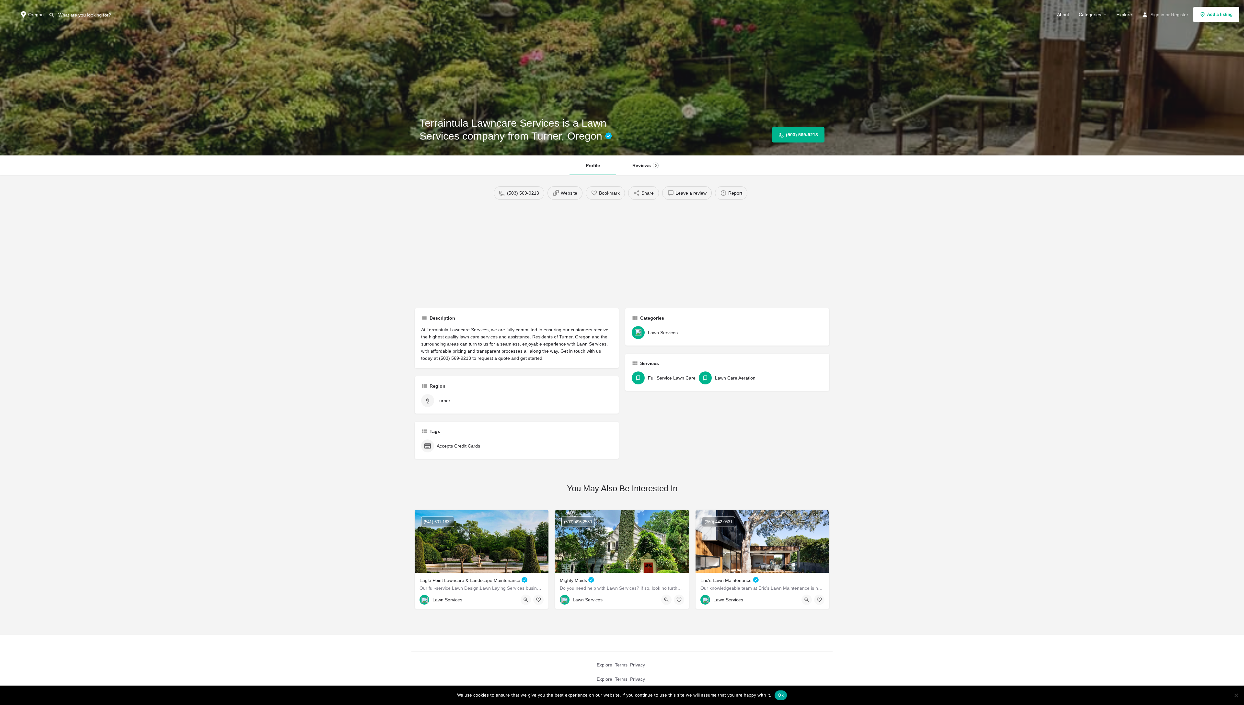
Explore (1124, 14)
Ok (781, 695)
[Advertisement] (622, 251)
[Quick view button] (526, 600)
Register (1179, 14)
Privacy (637, 664)
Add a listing (1220, 14)
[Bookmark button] (538, 600)
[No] (1236, 695)
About (1063, 14)
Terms (621, 664)
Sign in (1157, 14)
